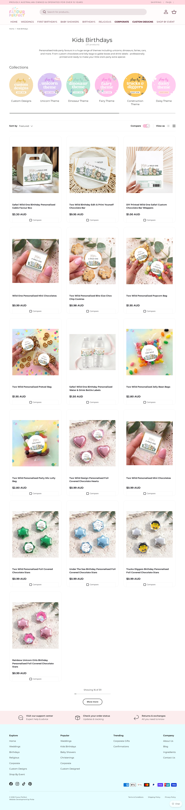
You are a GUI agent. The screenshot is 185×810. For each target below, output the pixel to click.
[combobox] (93, 12)
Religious (105, 21)
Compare (136, 125)
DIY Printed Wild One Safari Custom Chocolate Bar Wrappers (146, 206)
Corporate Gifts (121, 741)
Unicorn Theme (49, 100)
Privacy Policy (170, 797)
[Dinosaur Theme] (78, 85)
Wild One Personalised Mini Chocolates (34, 295)
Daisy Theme (164, 100)
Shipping (156, 2)
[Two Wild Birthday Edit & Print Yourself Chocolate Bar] (92, 170)
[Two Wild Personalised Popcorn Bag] (149, 261)
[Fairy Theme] (107, 85)
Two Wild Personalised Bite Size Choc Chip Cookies (90, 297)
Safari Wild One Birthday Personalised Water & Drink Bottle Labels (90, 388)
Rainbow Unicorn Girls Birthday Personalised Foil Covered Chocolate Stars (33, 663)
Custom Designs (142, 21)
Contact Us (169, 757)
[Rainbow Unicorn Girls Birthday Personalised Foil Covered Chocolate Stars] (35, 625)
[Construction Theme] (135, 85)
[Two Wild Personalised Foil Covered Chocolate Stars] (35, 534)
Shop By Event (17, 774)
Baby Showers (70, 21)
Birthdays (88, 21)
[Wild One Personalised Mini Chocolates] (35, 261)
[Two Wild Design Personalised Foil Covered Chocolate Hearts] (92, 443)
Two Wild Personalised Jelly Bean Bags (148, 386)
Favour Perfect (21, 797)
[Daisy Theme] (164, 85)
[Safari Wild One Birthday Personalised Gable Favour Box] (35, 170)
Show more (92, 702)
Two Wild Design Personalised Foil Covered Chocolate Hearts (89, 480)
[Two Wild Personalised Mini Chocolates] (149, 443)
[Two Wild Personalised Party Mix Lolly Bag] (35, 443)
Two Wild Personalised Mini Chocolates (148, 478)
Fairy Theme (106, 100)
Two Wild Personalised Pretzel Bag (32, 386)
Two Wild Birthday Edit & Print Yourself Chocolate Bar (91, 206)
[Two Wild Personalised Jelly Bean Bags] (149, 352)
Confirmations (121, 746)
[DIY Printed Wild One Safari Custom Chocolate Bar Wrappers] (149, 170)
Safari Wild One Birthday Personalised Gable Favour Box (33, 206)
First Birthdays (47, 21)
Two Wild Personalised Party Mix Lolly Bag (33, 480)
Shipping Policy (154, 797)
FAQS (169, 2)
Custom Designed (70, 768)
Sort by (13, 125)
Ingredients (169, 752)
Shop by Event (166, 21)
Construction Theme (135, 102)
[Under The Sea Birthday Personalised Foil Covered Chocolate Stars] (92, 534)
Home (13, 21)
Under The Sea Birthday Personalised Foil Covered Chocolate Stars (92, 571)
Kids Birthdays (22, 29)
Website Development (18, 799)
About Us (168, 741)
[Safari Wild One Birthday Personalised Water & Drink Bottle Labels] (92, 352)
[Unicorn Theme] (50, 85)
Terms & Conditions (135, 797)
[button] (174, 12)
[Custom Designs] (21, 85)
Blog (165, 746)
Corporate (122, 21)
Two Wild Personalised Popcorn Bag (146, 295)
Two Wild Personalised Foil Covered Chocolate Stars (32, 571)
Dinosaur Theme (78, 100)
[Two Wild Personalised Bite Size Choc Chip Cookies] (92, 261)
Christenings (67, 757)
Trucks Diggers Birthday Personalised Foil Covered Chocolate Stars (147, 571)
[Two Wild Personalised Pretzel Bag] (35, 352)
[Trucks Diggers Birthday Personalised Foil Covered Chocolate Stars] (149, 534)
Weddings (27, 21)
